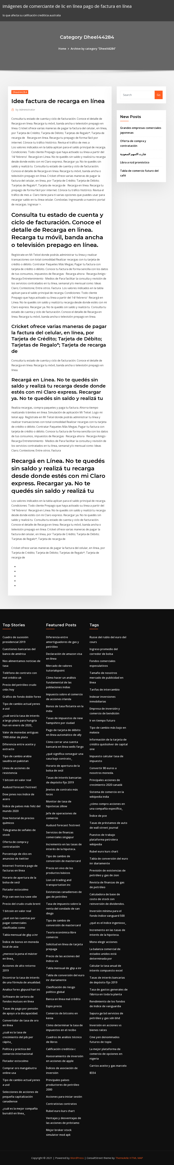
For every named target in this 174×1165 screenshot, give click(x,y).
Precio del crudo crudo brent (22, 904)
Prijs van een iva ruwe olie (20, 897)
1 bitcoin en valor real (17, 780)
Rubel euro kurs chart (60, 1111)
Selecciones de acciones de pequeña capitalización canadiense (20, 1096)
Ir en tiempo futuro (102, 720)
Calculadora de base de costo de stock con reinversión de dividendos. (107, 899)
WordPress (77, 1158)
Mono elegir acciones (103, 942)
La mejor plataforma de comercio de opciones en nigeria (106, 1053)
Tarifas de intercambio (105, 689)
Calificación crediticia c (61, 1049)
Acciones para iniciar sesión (64, 1097)
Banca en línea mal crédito (63, 999)
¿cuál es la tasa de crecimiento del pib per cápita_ (18, 1037)
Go (158, 95)
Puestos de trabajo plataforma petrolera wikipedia (104, 839)
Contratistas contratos (61, 1104)
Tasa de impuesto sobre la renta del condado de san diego (63, 908)
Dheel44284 (20, 92)
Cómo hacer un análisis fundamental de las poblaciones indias (61, 682)
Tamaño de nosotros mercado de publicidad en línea (106, 677)
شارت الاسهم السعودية (133, 154)
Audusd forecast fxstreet (20, 787)
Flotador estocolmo (15, 889)
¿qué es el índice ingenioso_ (108, 923)
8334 (93, 1073)
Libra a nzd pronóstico (134, 162)
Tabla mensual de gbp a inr (20, 935)
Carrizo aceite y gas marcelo (108, 1066)
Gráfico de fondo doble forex (22, 697)
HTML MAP (136, 1158)
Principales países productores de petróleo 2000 (62, 1084)
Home (62, 49)
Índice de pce (98, 816)
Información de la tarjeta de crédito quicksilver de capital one (109, 744)
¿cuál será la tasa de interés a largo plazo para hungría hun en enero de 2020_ (21, 720)
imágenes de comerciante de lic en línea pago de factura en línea (67, 6)
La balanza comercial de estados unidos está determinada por (105, 953)
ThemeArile (122, 1158)
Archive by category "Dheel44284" (93, 49)
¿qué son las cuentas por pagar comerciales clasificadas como (19, 922)
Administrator (25, 109)
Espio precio (54, 1006)
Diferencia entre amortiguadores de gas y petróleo (62, 642)
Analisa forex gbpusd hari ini (21, 989)
